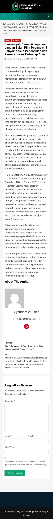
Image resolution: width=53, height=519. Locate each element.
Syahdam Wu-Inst (13, 59)
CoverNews (38, 511)
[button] (5, 16)
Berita (8, 40)
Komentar (10, 401)
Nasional (16, 40)
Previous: (24, 346)
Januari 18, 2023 (27, 59)
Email (31, 436)
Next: (26, 361)
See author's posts (26, 318)
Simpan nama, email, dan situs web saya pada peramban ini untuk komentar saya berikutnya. (26, 463)
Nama (8, 436)
